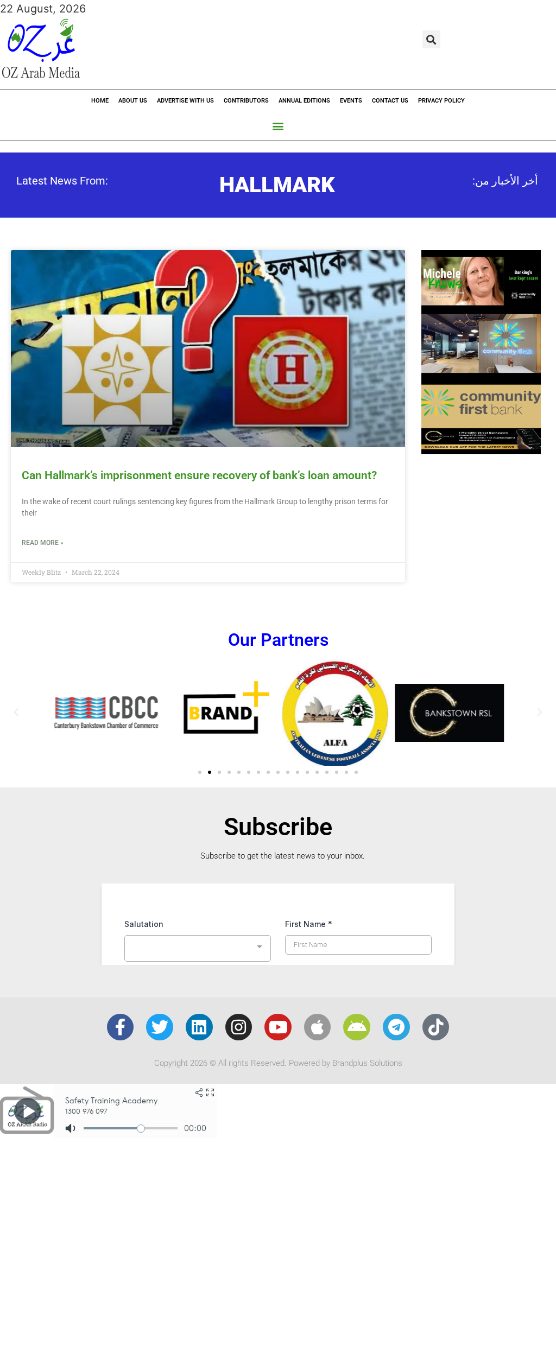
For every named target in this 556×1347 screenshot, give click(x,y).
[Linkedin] (199, 1027)
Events (351, 100)
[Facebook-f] (120, 1027)
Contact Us (390, 100)
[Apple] (317, 1027)
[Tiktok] (436, 1027)
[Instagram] (238, 1027)
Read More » (43, 543)
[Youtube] (278, 1027)
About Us (132, 100)
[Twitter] (159, 1027)
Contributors (246, 100)
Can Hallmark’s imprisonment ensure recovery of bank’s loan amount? (199, 475)
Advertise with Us (185, 100)
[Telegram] (396, 1027)
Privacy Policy (441, 100)
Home (100, 100)
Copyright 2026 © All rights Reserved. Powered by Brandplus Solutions (278, 1063)
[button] (431, 39)
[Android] (356, 1027)
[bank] (481, 450)
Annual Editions (304, 100)
